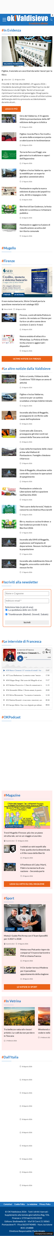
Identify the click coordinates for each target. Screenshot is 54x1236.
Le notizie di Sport (27, 987)
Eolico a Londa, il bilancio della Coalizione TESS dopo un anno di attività (35, 379)
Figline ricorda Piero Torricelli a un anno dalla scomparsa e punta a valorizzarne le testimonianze (35, 137)
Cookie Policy (19, 1204)
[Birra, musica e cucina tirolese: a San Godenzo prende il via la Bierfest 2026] (9, 524)
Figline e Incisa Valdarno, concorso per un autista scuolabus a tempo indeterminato (36, 397)
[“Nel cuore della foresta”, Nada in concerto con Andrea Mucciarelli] (9, 509)
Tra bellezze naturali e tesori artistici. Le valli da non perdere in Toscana (19, 1032)
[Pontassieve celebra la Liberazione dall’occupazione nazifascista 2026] (9, 491)
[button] (51, 19)
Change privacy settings (43, 1234)
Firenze (7, 294)
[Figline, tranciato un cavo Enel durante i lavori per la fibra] (27, 51)
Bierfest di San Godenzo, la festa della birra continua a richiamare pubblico (35, 209)
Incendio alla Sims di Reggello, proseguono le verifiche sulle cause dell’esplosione (34, 415)
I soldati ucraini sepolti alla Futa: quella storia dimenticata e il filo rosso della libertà (35, 849)
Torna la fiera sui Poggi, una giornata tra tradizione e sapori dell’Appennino (35, 155)
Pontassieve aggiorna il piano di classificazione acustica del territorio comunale (35, 227)
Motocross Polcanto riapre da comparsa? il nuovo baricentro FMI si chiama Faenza (35, 952)
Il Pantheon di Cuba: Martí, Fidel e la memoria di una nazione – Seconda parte (33, 867)
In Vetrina (19, 294)
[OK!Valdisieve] (27, 19)
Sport (20, 929)
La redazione (32, 1204)
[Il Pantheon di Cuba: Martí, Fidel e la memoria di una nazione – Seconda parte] (10, 867)
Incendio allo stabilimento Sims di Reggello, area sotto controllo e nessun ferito (36, 564)
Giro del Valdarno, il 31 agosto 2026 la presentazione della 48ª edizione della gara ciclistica (35, 119)
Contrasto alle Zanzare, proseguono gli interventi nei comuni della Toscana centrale (34, 433)
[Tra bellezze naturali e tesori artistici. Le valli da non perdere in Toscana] (19, 1016)
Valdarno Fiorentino (13, 64)
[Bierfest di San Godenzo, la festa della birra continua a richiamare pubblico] (9, 209)
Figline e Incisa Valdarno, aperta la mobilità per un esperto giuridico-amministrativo (35, 173)
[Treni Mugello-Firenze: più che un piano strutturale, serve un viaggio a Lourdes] (27, 815)
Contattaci (8, 1204)
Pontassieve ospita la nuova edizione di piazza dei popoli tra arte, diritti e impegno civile (35, 191)
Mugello (10, 929)
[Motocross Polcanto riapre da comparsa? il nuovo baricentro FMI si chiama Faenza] (10, 952)
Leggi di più (11, 109)
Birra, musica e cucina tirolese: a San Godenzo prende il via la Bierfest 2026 (35, 524)
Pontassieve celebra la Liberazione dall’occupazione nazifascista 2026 (34, 491)
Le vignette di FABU (14, 826)
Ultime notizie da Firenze (27, 359)
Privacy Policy (45, 1204)
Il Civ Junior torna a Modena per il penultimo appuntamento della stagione (34, 970)
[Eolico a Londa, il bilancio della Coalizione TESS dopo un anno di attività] (9, 379)
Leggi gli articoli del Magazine (27, 884)
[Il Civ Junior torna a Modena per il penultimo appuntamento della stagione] (10, 970)
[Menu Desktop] (4, 20)
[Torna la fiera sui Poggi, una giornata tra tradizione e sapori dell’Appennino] (9, 154)
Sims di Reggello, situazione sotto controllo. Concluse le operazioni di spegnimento (36, 473)
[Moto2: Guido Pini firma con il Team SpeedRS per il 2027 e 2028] (27, 918)
